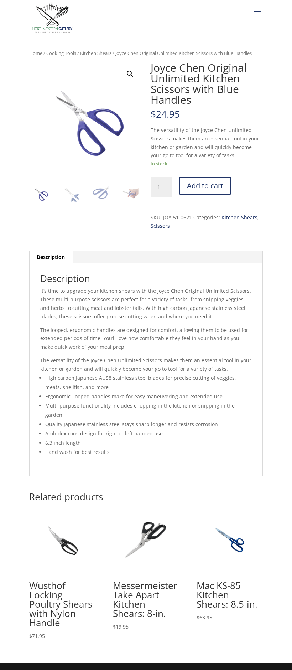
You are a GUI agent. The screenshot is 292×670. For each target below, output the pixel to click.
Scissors (160, 226)
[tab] (51, 257)
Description (51, 257)
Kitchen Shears (95, 53)
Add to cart (205, 185)
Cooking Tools (61, 53)
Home (35, 53)
